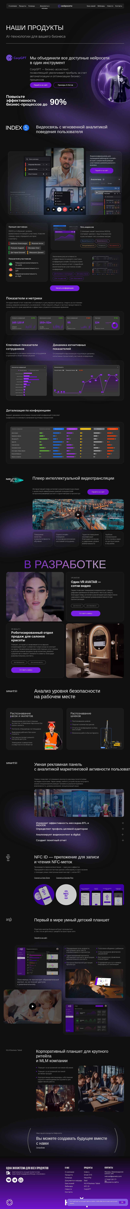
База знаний (91, 6)
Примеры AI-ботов (65, 85)
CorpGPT (87, 1189)
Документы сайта (112, 1182)
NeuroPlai (87, 1178)
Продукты (22, 6)
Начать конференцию (65, 288)
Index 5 (86, 1172)
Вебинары (101, 6)
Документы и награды (73, 1181)
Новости (110, 6)
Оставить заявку (25, 670)
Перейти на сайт (41, 85)
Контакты (118, 6)
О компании (13, 6)
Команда (31, 6)
